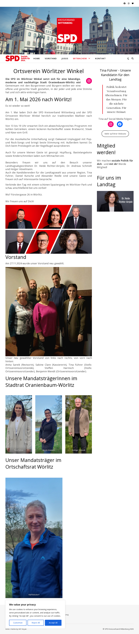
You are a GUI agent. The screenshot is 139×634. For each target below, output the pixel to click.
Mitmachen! (80, 58)
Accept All (53, 622)
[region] (35, 614)
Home (36, 58)
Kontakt (100, 58)
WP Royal (22, 629)
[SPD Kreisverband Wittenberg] (17, 58)
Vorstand (51, 58)
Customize (18, 622)
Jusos (65, 58)
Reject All (36, 622)
